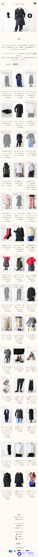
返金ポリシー (19, 528)
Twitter (20, 534)
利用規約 (19, 525)
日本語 (18, 543)
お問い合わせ (19, 519)
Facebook (20, 532)
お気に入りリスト (19, 517)
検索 (19, 514)
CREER (21, 547)
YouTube (19, 539)
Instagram (20, 536)
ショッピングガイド (19, 523)
